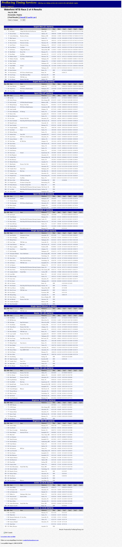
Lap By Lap (31, 17)
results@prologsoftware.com (31, 540)
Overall (22, 17)
